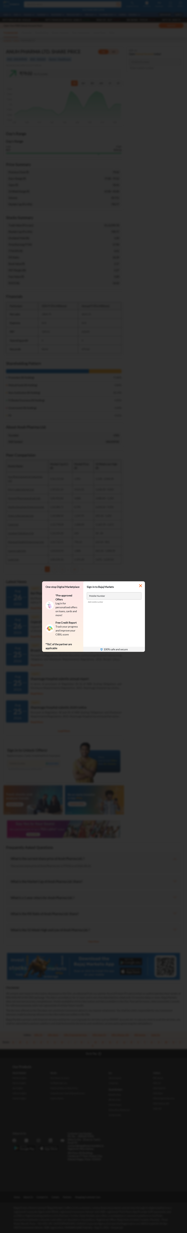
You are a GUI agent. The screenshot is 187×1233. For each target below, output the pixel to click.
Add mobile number (95, 602)
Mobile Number (97, 595)
